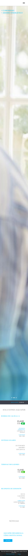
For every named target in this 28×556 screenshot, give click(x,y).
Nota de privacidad (10, 554)
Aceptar (19, 554)
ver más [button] (8, 540)
